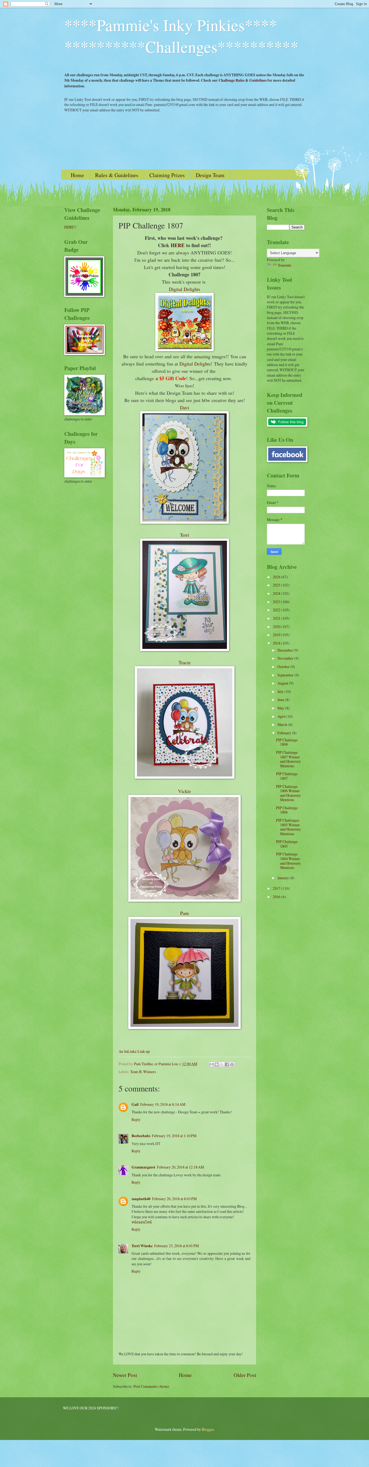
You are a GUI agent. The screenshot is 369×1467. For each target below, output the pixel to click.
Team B (136, 1071)
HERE (178, 245)
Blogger (208, 1429)
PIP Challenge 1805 (287, 844)
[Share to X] (221, 1064)
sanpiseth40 (141, 1199)
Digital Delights (184, 289)
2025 (277, 585)
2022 (277, 609)
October (283, 666)
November (285, 658)
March (282, 724)
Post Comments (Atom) (151, 1386)
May (281, 708)
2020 (277, 626)
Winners (149, 1071)
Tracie (185, 662)
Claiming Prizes (167, 175)
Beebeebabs (141, 1136)
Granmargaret (143, 1167)
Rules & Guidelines (116, 175)
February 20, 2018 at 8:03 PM (174, 1198)
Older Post (245, 1375)
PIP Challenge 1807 (287, 776)
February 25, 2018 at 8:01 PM (176, 1245)
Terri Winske (142, 1246)
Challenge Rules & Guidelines (243, 80)
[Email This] (211, 1064)
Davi (184, 407)
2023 (277, 601)
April (281, 716)
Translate (284, 265)
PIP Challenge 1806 (287, 810)
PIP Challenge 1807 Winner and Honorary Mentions (288, 759)
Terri (184, 535)
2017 (277, 888)
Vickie (184, 791)
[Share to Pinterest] (232, 1064)
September (285, 675)
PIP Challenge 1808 (287, 742)
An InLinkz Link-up (134, 1051)
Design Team (210, 175)
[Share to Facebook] (227, 1064)
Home (77, 175)
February (284, 732)
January (283, 877)
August (283, 683)
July (280, 691)
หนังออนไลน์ (142, 1221)
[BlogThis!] (216, 1064)
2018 (277, 643)
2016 (277, 896)
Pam (184, 913)
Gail (135, 1104)
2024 (277, 593)
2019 (277, 634)
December (285, 650)
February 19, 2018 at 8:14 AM (162, 1104)
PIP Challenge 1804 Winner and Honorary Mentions (288, 860)
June (281, 699)
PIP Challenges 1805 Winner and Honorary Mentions (288, 827)
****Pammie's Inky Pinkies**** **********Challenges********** (181, 35)
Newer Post (125, 1375)
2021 (277, 618)
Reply (136, 1119)
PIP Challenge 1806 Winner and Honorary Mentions (288, 793)
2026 (277, 576)
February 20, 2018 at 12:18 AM (180, 1167)
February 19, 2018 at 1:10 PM (174, 1135)
